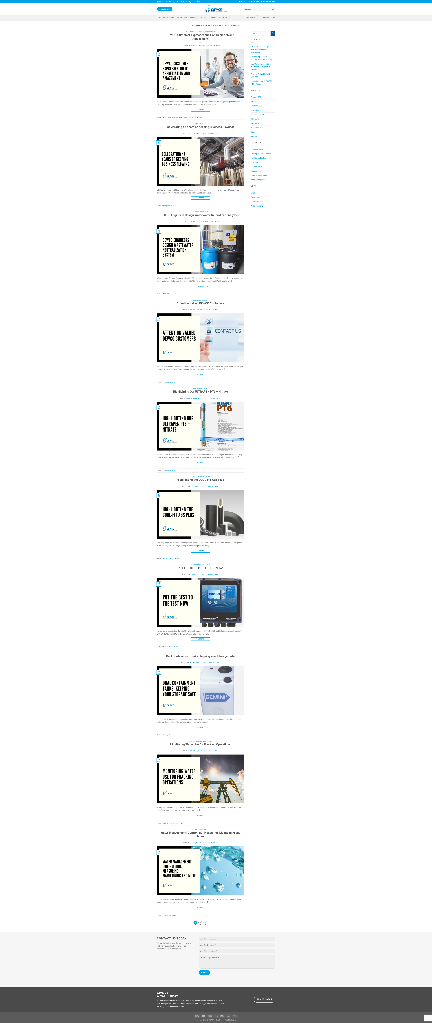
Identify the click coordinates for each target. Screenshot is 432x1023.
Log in (253, 193)
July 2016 (255, 132)
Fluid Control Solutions (195, 32)
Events (213, 18)
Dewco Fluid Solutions (227, 25)
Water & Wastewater (204, 741)
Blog (220, 18)
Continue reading (200, 110)
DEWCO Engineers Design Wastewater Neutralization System (200, 215)
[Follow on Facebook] (239, 1)
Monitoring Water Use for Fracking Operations (200, 744)
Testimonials (210, 32)
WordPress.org (257, 206)
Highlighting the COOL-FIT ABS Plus (200, 479)
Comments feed (257, 201)
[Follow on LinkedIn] (243, 1)
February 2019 (256, 106)
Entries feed (255, 197)
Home (159, 18)
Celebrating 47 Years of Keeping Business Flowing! (200, 127)
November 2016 (257, 127)
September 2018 (257, 115)
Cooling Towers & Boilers (200, 476)
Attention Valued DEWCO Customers (200, 303)
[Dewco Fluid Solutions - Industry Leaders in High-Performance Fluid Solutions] (216, 9)
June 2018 (255, 119)
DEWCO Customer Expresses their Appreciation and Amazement (262, 49)
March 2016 (255, 136)
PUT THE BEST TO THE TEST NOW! (200, 568)
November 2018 (257, 110)
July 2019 (255, 102)
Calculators (182, 18)
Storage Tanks (200, 653)
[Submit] (273, 9)
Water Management (200, 212)
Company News (200, 123)
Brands (204, 18)
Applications (168, 18)
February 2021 (256, 97)
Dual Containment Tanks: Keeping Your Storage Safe (200, 656)
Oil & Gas (192, 741)
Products (194, 18)
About (225, 18)
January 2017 (256, 123)
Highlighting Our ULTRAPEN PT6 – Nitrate (200, 391)
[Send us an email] (241, 1)
